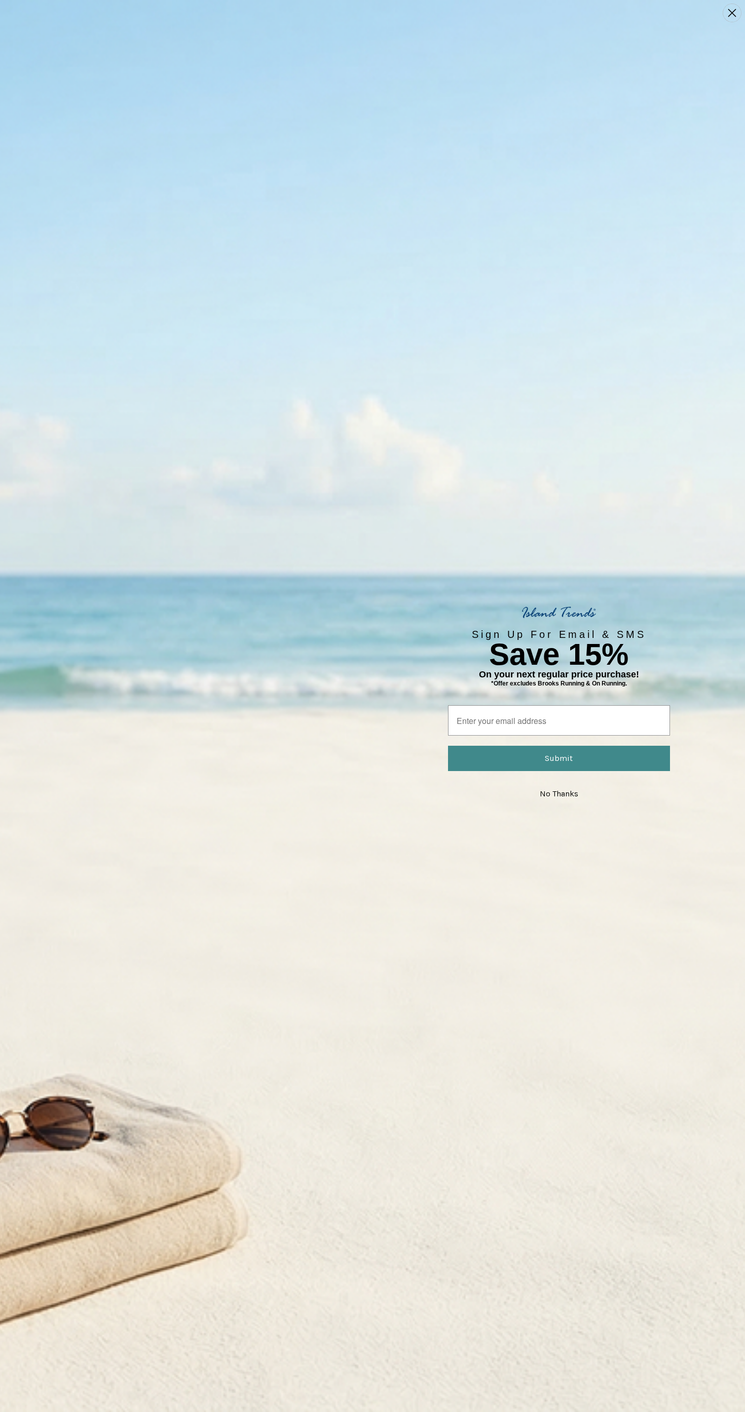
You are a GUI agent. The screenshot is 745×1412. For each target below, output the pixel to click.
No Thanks (559, 793)
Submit (559, 758)
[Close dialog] (732, 13)
